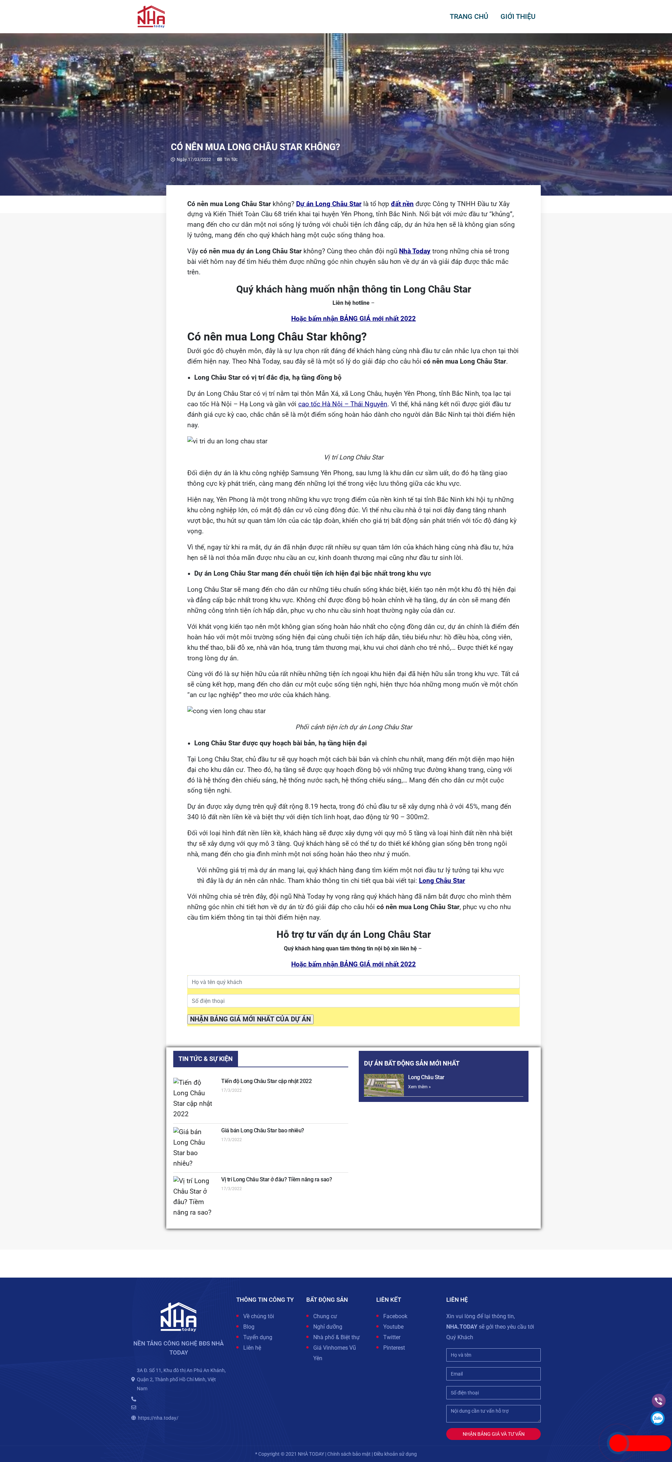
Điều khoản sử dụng (395, 1454)
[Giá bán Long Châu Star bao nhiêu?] (195, 1148)
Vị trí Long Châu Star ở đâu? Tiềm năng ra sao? (276, 1179)
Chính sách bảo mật (349, 1454)
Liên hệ (252, 1347)
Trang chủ (469, 16)
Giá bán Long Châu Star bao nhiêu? (262, 1130)
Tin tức (231, 159)
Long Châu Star (426, 1077)
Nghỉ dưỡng (327, 1326)
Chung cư (325, 1316)
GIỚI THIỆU (518, 16)
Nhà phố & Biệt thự (336, 1337)
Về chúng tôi (258, 1316)
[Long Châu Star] (384, 1085)
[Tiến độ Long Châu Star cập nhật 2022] (195, 1099)
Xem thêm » (419, 1086)
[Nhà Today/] (151, 16)
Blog (248, 1326)
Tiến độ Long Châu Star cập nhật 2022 (266, 1081)
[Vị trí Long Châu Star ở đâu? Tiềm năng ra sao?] (195, 1197)
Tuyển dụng (257, 1337)
